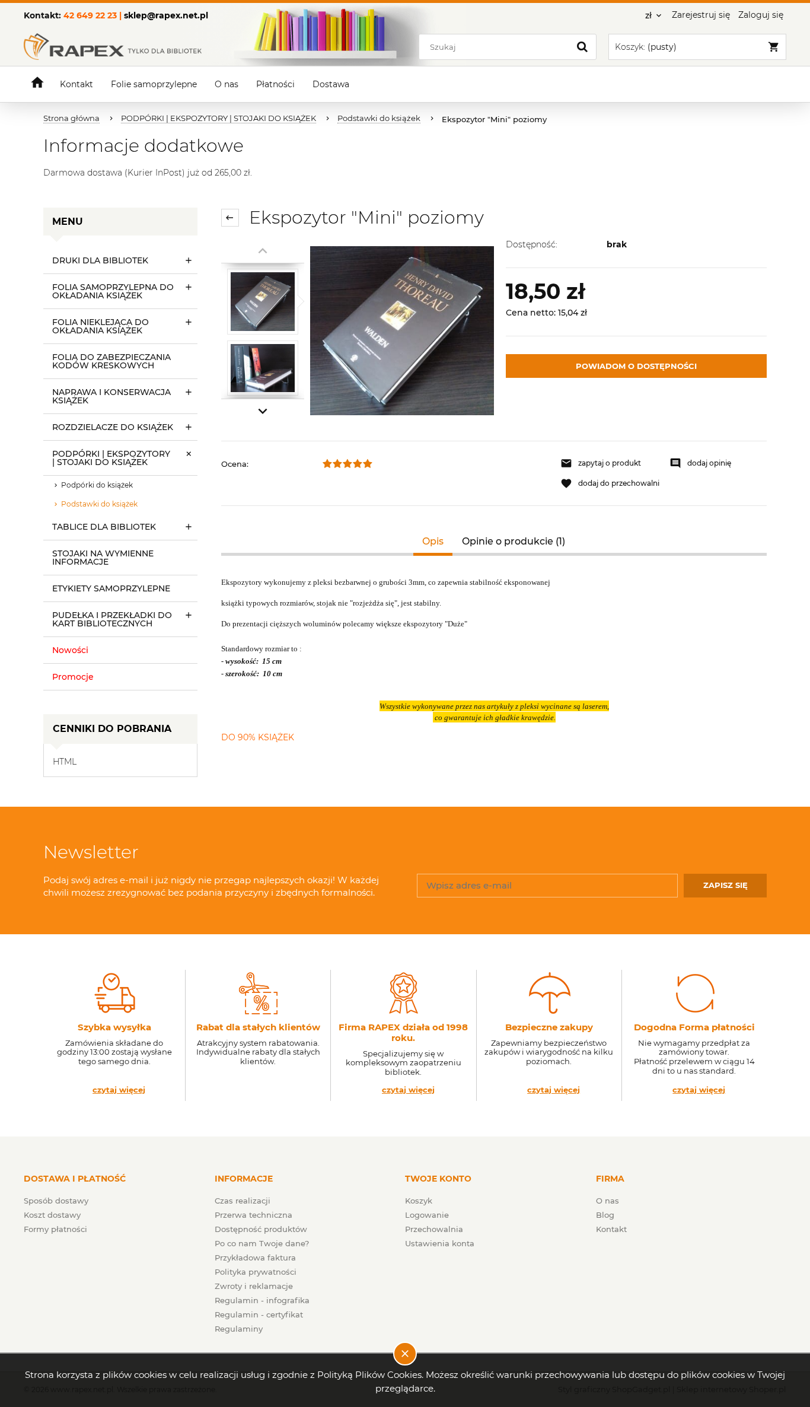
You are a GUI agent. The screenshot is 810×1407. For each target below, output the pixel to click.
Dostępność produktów (261, 1229)
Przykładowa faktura (255, 1257)
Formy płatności (55, 1229)
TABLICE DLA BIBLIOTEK (104, 526)
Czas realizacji (242, 1200)
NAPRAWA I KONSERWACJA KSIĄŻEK (111, 396)
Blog (605, 1215)
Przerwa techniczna (253, 1215)
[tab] (433, 541)
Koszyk (418, 1200)
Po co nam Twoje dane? (262, 1243)
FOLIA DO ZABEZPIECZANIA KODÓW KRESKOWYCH (111, 361)
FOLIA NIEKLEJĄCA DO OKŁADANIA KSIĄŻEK (100, 326)
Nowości (70, 650)
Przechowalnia (434, 1229)
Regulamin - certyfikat (259, 1314)
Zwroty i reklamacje (254, 1286)
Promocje (73, 676)
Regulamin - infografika (262, 1300)
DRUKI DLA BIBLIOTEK (100, 260)
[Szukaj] (582, 47)
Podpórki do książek (97, 484)
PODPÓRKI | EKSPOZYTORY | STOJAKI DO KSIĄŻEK (111, 457)
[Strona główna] (113, 46)
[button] (609, 463)
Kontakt (611, 1229)
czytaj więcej (119, 1090)
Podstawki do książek (99, 503)
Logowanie (427, 1215)
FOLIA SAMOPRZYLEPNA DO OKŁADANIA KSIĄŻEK (113, 291)
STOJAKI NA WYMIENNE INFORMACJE (103, 557)
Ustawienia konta (439, 1243)
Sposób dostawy (56, 1200)
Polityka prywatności (255, 1272)
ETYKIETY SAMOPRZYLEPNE (111, 588)
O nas (607, 1200)
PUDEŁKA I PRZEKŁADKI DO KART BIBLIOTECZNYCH (112, 619)
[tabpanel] (494, 660)
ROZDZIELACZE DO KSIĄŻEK (112, 427)
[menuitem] (76, 84)
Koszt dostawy (52, 1215)
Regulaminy (239, 1328)
